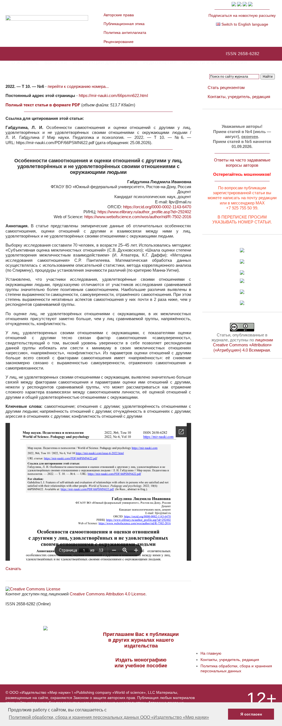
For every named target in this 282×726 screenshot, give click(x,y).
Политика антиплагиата (125, 32)
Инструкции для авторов (105, 62)
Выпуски (56, 62)
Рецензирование (119, 41)
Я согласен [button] (251, 714)
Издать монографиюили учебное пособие (141, 662)
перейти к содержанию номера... (78, 86)
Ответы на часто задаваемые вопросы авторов (242, 162)
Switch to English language (244, 24)
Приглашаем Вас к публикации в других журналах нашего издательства (141, 640)
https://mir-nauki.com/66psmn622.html (113, 95)
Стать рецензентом (226, 87)
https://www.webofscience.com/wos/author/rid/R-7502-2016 (137, 216)
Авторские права (119, 15)
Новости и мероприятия (214, 62)
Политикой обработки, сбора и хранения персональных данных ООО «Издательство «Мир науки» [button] (109, 717)
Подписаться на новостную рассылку (242, 15)
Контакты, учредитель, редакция (239, 96)
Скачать (13, 568)
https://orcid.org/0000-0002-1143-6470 (157, 206)
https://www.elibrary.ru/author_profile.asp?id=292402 (144, 211)
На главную (210, 653)
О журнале (25, 62)
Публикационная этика (124, 23)
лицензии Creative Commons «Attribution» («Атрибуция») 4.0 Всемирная (243, 345)
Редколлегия (160, 62)
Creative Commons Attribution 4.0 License (107, 594)
